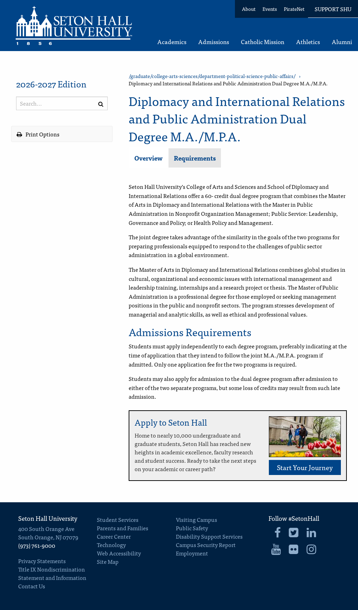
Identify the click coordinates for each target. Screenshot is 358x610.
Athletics (308, 42)
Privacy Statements (42, 560)
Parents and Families (122, 527)
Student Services (117, 519)
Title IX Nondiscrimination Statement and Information (52, 573)
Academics (171, 42)
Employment (192, 553)
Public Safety (192, 527)
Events (270, 9)
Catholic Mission (262, 42)
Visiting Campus (196, 519)
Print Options (41, 134)
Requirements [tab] (195, 158)
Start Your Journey (305, 467)
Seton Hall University (47, 518)
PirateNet (294, 9)
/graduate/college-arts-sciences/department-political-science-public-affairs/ (212, 76)
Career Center (114, 536)
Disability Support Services (209, 536)
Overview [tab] (148, 158)
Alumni (342, 42)
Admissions (213, 42)
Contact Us (31, 585)
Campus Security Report (206, 544)
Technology (111, 544)
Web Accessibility (119, 553)
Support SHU (333, 8)
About (249, 9)
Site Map (108, 561)
